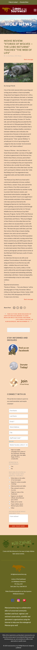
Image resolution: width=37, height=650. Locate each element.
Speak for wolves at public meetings (18, 483)
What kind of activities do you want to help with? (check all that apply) (17, 474)
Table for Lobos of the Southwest (17, 493)
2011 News (18, 56)
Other (12, 508)
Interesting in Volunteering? (14, 463)
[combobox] (26, 445)
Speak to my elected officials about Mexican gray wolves (17, 497)
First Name (13, 409)
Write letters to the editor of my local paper (18, 479)
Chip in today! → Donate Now (18, 2)
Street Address (14, 426)
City (11, 431)
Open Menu (35, 10)
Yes (12, 466)
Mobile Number (14, 443)
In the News (10, 56)
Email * (12, 420)
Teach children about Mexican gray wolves (17, 504)
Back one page (28, 59)
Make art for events (16, 502)
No (12, 468)
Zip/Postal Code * (15, 437)
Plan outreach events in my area (18, 489)
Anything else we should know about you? (17, 512)
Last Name (13, 415)
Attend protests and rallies (18, 486)
